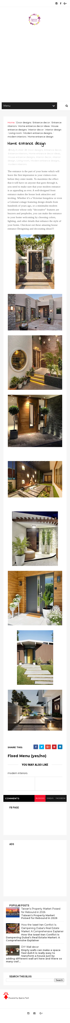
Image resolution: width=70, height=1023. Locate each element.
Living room (15, 133)
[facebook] (60, 3)
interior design (53, 129)
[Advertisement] (35, 62)
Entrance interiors (17, 153)
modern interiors (17, 136)
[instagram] (56, 3)
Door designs (23, 122)
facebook (60, 798)
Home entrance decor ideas (34, 126)
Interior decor (36, 129)
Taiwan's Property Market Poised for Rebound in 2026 (40, 910)
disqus (50, 798)
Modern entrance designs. (37, 133)
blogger (40, 798)
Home (11, 122)
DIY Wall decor (30, 946)
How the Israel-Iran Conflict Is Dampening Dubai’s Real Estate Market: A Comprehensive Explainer (42, 928)
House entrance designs (21, 157)
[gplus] (65, 3)
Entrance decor (41, 122)
